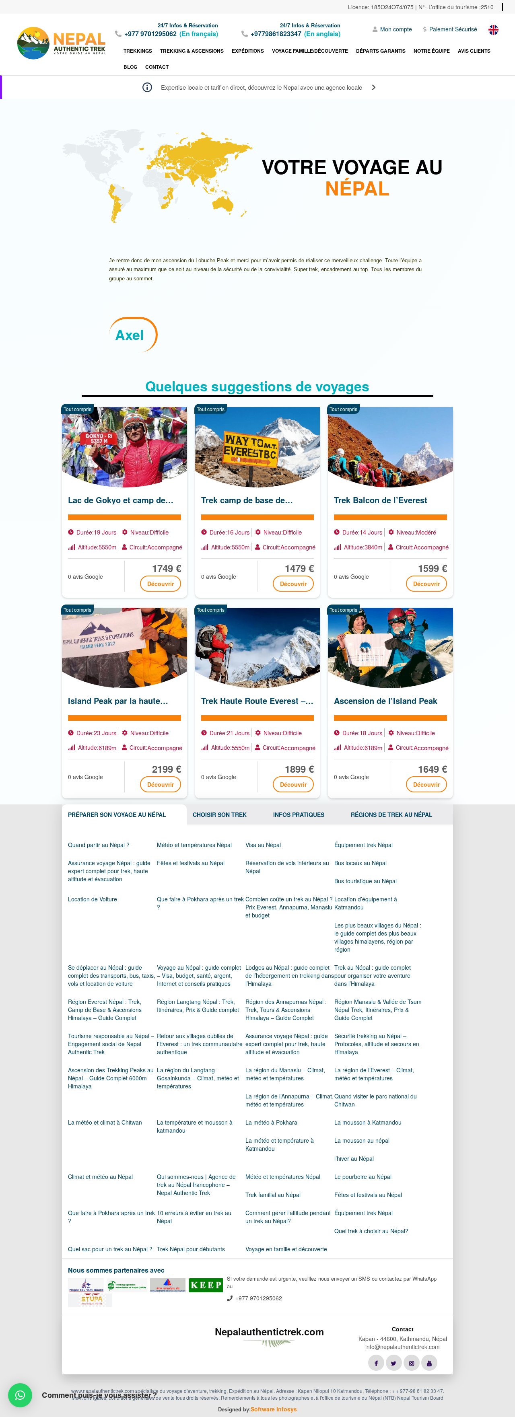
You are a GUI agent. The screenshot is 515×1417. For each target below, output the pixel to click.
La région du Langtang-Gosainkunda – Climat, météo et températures (198, 1078)
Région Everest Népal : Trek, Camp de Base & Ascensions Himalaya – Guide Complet (105, 1009)
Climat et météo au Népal (100, 1176)
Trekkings (138, 50)
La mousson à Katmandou (368, 1122)
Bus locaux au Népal (360, 863)
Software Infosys (274, 1409)
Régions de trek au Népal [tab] (392, 814)
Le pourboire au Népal (362, 1176)
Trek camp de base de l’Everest (243, 500)
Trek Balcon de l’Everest (380, 500)
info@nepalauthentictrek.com (402, 1347)
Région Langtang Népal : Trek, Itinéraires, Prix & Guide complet (198, 1005)
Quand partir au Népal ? (99, 845)
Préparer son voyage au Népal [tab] (117, 814)
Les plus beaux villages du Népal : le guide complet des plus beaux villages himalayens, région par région (377, 937)
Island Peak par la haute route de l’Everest (114, 700)
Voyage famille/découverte (310, 50)
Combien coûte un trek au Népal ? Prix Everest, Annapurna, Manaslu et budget (289, 907)
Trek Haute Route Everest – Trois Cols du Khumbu (253, 700)
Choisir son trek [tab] (220, 814)
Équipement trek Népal (363, 845)
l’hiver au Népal (354, 1158)
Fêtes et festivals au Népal (191, 863)
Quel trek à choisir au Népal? (371, 1231)
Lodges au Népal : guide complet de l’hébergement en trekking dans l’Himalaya (289, 975)
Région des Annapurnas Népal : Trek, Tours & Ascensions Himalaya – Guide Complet (286, 1009)
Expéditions (248, 50)
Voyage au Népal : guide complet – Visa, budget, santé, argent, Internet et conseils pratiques (199, 975)
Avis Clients (474, 50)
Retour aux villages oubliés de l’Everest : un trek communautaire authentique (200, 1044)
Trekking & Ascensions (192, 50)
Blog (130, 66)
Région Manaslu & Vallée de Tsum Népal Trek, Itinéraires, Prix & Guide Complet (378, 1009)
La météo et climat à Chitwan (105, 1122)
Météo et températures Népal (194, 845)
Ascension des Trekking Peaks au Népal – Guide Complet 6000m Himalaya (111, 1078)
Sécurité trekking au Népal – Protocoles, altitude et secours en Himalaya (376, 1044)
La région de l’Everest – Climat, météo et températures (374, 1074)
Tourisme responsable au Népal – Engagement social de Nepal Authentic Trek (111, 1044)
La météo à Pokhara (271, 1122)
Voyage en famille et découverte (286, 1249)
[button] (20, 1395)
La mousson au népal (361, 1140)
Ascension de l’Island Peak (385, 700)
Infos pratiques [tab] (298, 814)
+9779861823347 (276, 33)
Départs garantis (381, 50)
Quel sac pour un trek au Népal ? (110, 1249)
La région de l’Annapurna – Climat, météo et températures (289, 1100)
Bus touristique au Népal (365, 881)
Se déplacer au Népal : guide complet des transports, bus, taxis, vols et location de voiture (111, 975)
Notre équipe (432, 50)
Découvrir (160, 584)
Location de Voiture (92, 899)
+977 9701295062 (150, 33)
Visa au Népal (263, 845)
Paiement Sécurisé (453, 29)
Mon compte (396, 29)
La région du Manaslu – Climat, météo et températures (285, 1074)
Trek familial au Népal (273, 1195)
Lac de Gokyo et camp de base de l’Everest (116, 500)
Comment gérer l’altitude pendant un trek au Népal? (288, 1217)
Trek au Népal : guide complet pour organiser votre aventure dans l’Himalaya (372, 975)
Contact (157, 66)
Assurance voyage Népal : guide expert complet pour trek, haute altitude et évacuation (109, 871)
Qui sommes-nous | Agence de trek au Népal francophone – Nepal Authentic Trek (196, 1184)
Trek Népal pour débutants (191, 1249)
